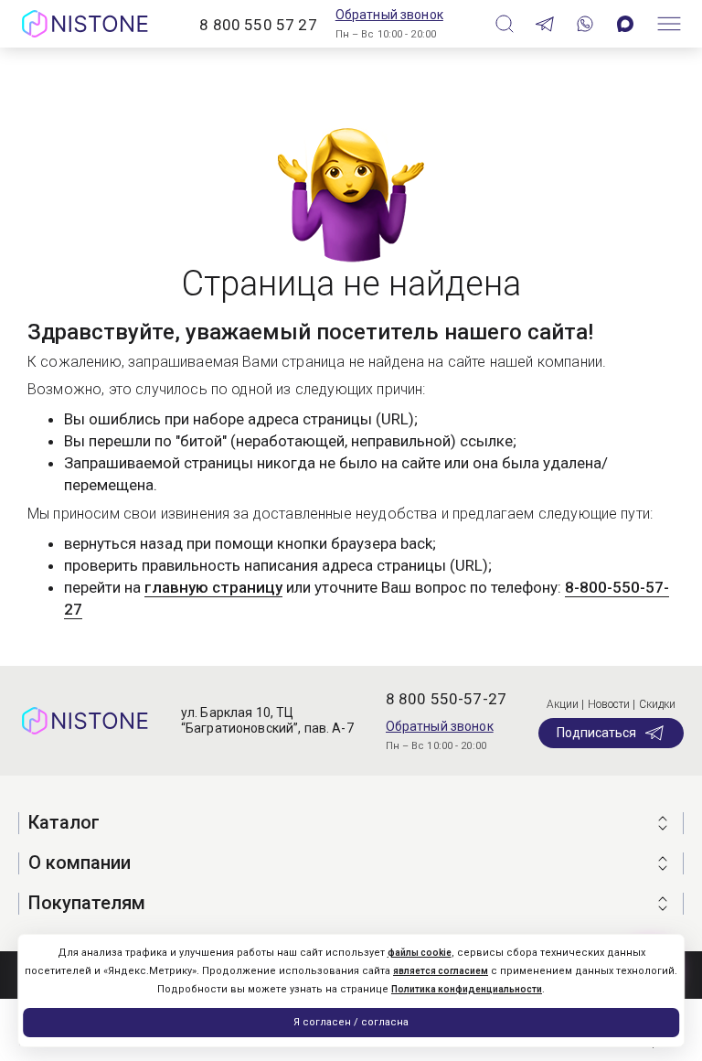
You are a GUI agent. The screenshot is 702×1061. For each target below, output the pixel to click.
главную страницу (213, 587)
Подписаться (596, 732)
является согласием (440, 971)
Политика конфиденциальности (466, 989)
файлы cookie (420, 953)
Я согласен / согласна (351, 1022)
